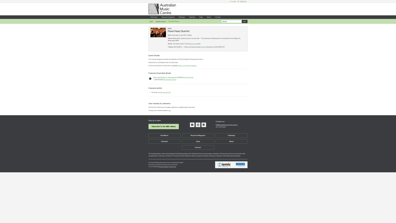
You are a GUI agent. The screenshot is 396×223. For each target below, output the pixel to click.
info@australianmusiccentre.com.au (227, 125)
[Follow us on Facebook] (192, 125)
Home (151, 21)
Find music (154, 17)
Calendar (192, 17)
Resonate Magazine (198, 135)
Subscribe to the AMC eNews (164, 126)
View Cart (243, 1)
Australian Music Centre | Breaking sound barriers (162, 9)
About (209, 17)
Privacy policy (172, 166)
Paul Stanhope (188, 77)
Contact (218, 17)
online (203, 47)
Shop (201, 17)
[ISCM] (240, 164)
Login (234, 1)
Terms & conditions (163, 166)
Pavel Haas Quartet (170, 79)
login (169, 110)
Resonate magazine (168, 17)
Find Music (164, 135)
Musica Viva (192, 44)
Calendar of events (161, 21)
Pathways (182, 17)
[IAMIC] (224, 164)
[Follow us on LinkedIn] (204, 125)
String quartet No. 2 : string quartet (165, 77)
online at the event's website (187, 65)
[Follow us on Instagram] (198, 125)
